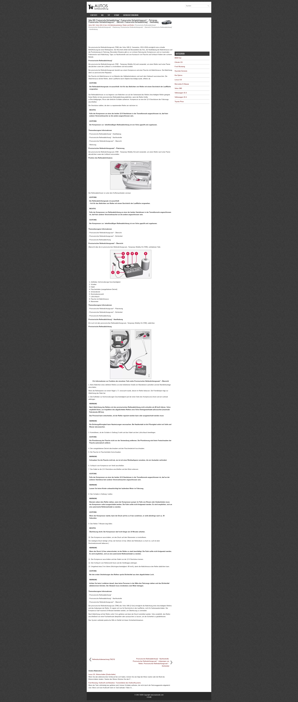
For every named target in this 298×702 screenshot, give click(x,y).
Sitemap (116, 15)
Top (109, 15)
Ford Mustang (180, 66)
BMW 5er (178, 58)
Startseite (93, 15)
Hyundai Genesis (181, 71)
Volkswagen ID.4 (181, 97)
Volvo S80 (91, 25)
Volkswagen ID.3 (181, 93)
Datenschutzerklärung (130, 15)
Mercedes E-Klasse (182, 84)
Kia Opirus (178, 75)
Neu (102, 15)
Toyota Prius (179, 101)
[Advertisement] (130, 38)
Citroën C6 (179, 62)
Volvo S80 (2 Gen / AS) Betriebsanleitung (109, 25)
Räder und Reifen (128, 25)
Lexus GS (178, 80)
